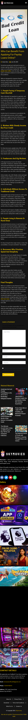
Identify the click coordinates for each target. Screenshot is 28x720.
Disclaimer (6, 702)
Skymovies (19, 710)
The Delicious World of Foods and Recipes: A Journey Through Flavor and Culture (21, 437)
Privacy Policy (18, 699)
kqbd (14, 716)
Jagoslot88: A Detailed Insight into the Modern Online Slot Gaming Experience (21, 400)
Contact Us (19, 706)
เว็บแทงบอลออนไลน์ (17, 714)
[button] (26, 2)
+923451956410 (8, 685)
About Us (8, 699)
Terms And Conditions (18, 702)
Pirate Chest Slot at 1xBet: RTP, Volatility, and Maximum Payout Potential (21, 411)
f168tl (24, 714)
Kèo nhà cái (4, 714)
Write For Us (9, 706)
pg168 (9, 714)
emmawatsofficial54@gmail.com (12, 682)
